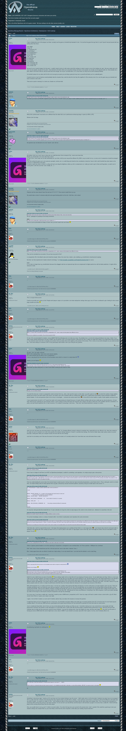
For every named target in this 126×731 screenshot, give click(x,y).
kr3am (10, 38)
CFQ (10, 228)
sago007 (11, 246)
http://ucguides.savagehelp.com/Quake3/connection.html (74, 260)
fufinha (11, 326)
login (112, 5)
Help (57, 26)
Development (42, 31)
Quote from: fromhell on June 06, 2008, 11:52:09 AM (38, 363)
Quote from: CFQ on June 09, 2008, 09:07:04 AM (37, 468)
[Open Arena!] (9, 129)
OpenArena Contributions (31, 31)
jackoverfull (12, 131)
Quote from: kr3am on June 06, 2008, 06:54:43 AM (37, 95)
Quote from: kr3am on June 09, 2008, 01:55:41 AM (37, 389)
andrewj (11, 92)
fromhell (11, 110)
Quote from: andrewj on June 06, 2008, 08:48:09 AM (38, 135)
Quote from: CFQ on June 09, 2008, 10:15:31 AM (37, 541)
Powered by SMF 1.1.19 (56, 728)
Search (62, 26)
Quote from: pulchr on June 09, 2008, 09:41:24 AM (37, 519)
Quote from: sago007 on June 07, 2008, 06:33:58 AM (38, 329)
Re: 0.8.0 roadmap (40, 38)
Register (73, 26)
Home (53, 26)
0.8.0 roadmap (51, 31)
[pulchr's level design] (9, 444)
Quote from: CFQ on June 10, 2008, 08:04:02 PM (37, 680)
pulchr (10, 426)
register (116, 5)
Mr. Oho (11, 293)
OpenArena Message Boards (15, 31)
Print (117, 33)
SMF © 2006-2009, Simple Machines (69, 728)
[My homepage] (9, 262)
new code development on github (33, 128)
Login (68, 26)
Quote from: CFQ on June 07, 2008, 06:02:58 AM (37, 249)
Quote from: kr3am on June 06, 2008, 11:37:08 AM (37, 213)
